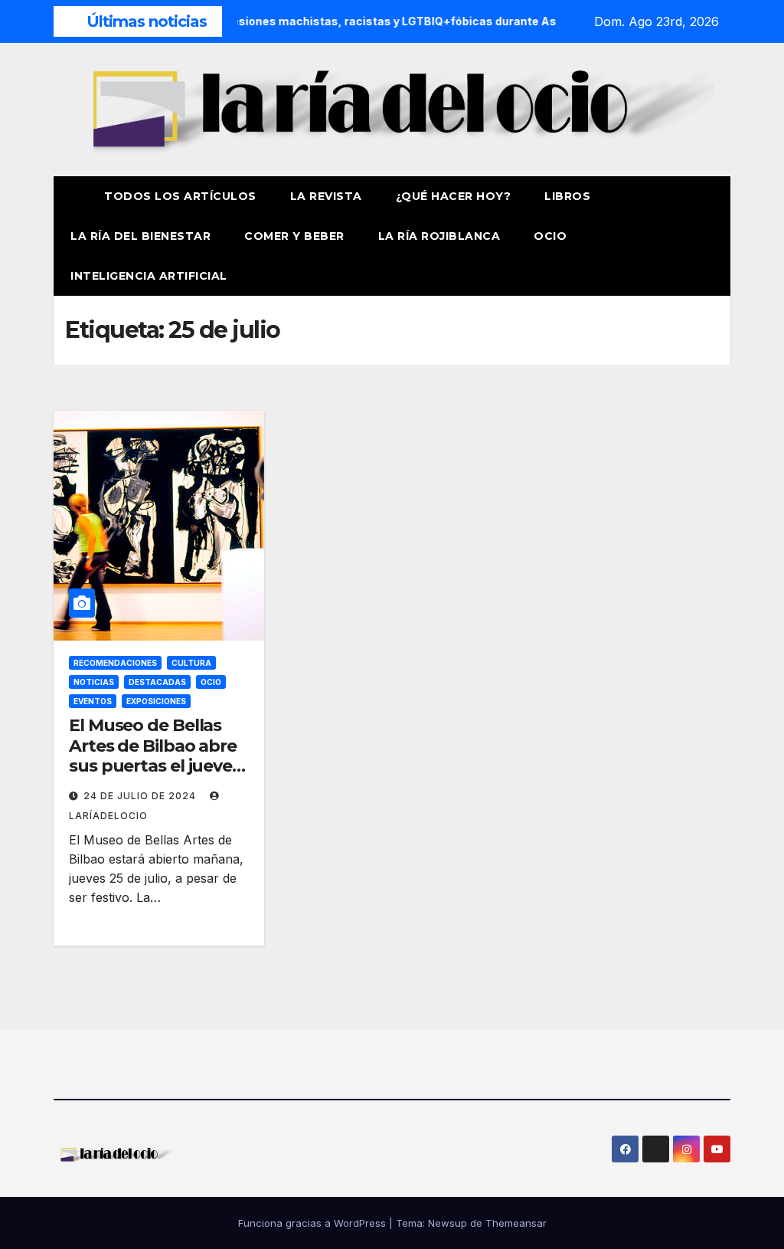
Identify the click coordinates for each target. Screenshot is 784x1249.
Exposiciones (156, 701)
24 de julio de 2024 (141, 796)
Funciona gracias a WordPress (313, 1223)
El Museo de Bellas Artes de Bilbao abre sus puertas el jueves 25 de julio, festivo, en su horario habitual (156, 766)
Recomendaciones (115, 662)
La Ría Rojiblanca (439, 236)
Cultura (191, 662)
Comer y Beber (294, 236)
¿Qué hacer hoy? (453, 196)
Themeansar (516, 1223)
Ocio (552, 236)
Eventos (93, 701)
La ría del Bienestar (140, 236)
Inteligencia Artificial (148, 276)
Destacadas (157, 682)
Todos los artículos (180, 196)
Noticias (94, 682)
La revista (326, 196)
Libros (567, 196)
